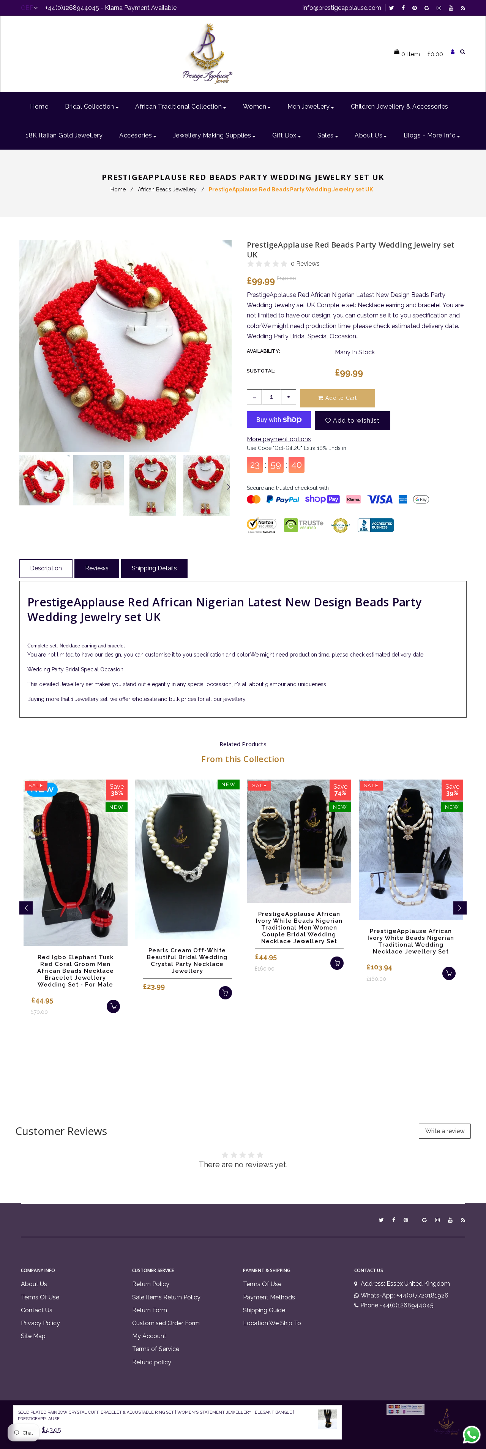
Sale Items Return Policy (166, 1297)
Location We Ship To (272, 1323)
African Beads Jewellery (167, 189)
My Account (149, 1336)
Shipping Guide (264, 1310)
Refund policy (151, 1362)
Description (46, 568)
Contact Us (36, 1310)
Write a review (445, 1131)
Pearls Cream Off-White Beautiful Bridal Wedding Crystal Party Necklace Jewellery (187, 960)
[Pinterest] (416, 7)
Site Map (33, 1336)
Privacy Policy (40, 1323)
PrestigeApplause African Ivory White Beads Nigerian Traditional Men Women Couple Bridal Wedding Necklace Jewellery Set (299, 928)
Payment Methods (269, 1297)
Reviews (97, 568)
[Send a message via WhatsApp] (471, 1434)
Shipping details (154, 568)
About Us (34, 1284)
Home (118, 189)
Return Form (149, 1310)
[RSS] (463, 7)
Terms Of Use (40, 1297)
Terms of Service (155, 1349)
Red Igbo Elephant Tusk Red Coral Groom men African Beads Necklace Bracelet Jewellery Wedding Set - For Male (75, 971)
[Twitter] (393, 7)
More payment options (279, 439)
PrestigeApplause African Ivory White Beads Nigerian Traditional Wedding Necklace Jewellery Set (411, 941)
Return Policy (150, 1284)
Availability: (263, 351)
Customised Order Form (166, 1323)
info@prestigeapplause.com (342, 7)
